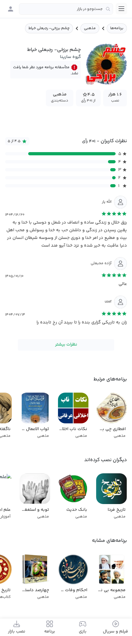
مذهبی (90, 28)
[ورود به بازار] (10, 9)
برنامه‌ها (116, 28)
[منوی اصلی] (121, 8)
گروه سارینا (70, 57)
